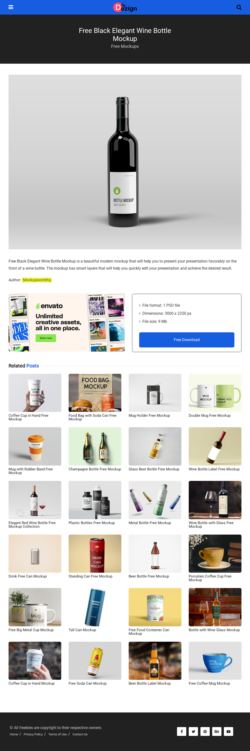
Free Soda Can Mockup (87, 683)
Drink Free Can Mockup (28, 576)
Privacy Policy (33, 734)
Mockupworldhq (37, 280)
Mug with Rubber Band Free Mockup (31, 471)
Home (14, 734)
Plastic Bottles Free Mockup (92, 523)
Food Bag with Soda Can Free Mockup (92, 417)
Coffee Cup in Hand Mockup (31, 683)
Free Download (187, 339)
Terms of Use (57, 734)
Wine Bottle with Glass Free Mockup (211, 525)
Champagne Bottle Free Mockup (95, 469)
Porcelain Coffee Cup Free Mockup (210, 578)
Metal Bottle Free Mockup (150, 523)
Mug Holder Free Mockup (149, 415)
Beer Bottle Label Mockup (150, 683)
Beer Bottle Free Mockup (149, 576)
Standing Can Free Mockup (90, 576)
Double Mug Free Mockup (209, 415)
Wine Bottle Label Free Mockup (214, 469)
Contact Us (80, 734)
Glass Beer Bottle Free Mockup (154, 469)
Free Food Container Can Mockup (149, 632)
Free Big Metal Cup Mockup (31, 630)
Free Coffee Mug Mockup (209, 683)
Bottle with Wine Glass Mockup (214, 630)
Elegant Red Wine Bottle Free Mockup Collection (32, 525)
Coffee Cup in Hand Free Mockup (28, 417)
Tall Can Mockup (82, 630)
